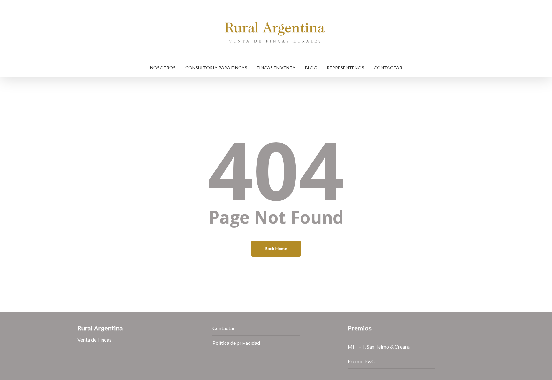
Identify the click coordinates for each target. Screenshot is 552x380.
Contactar (223, 328)
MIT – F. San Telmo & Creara (379, 347)
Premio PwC (361, 361)
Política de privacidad (236, 343)
